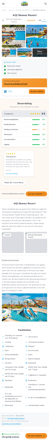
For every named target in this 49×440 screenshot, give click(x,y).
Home (4, 10)
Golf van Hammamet (23, 10)
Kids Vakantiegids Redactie (15, 418)
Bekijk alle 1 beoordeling (13, 182)
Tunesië (11, 10)
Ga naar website (36, 194)
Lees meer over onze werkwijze (11, 424)
